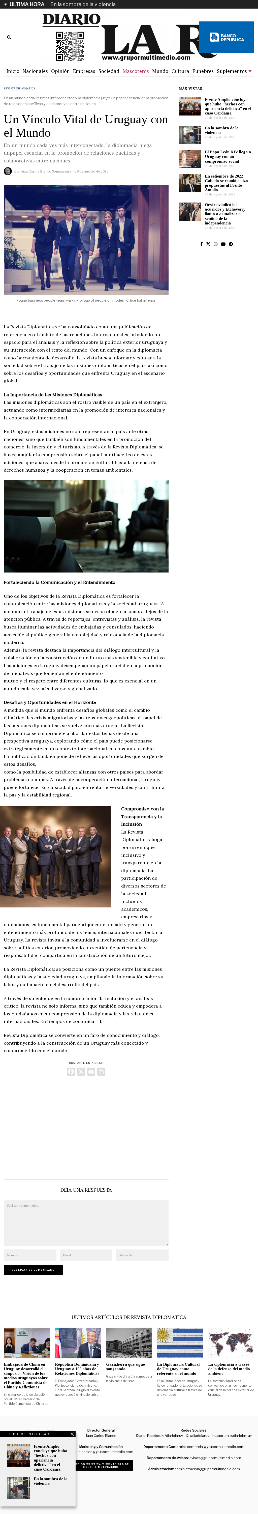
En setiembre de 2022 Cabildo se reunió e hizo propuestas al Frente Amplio (226, 183)
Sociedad (109, 71)
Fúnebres (203, 71)
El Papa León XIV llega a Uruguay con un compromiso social (228, 156)
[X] (81, 1072)
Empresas (84, 71)
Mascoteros (136, 71)
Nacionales (35, 71)
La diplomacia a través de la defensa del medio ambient (229, 1369)
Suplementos (232, 71)
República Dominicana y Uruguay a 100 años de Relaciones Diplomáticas (77, 1369)
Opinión (60, 71)
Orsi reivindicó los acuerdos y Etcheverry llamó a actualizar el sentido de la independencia (225, 213)
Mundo (160, 71)
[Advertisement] (86, 1126)
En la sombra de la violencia (83, 4)
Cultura (180, 71)
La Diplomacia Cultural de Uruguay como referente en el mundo (178, 1369)
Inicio (12, 71)
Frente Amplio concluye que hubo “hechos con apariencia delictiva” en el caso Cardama (228, 106)
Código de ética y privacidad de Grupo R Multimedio (101, 1466)
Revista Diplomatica (20, 88)
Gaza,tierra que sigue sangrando (125, 1366)
